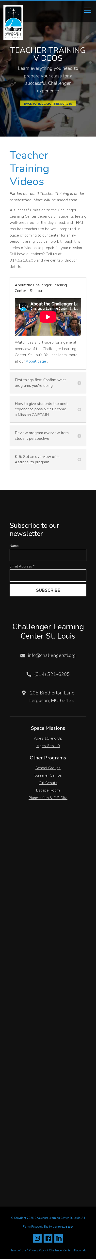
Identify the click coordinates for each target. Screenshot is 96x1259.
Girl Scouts (48, 783)
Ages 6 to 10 (48, 746)
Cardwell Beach (63, 1227)
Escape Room (48, 790)
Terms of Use (18, 1250)
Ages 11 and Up (48, 738)
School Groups (48, 768)
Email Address (22, 566)
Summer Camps (48, 775)
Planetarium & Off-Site (48, 798)
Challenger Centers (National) (67, 1250)
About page (36, 361)
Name (14, 545)
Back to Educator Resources (48, 104)
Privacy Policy (37, 1250)
